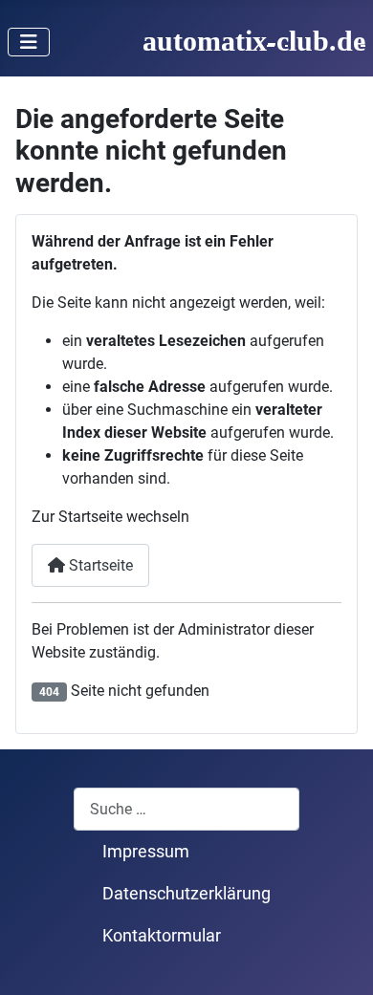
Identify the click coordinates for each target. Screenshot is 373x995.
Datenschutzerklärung (186, 893)
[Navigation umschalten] (29, 42)
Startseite (99, 565)
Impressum (145, 851)
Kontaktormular (161, 935)
